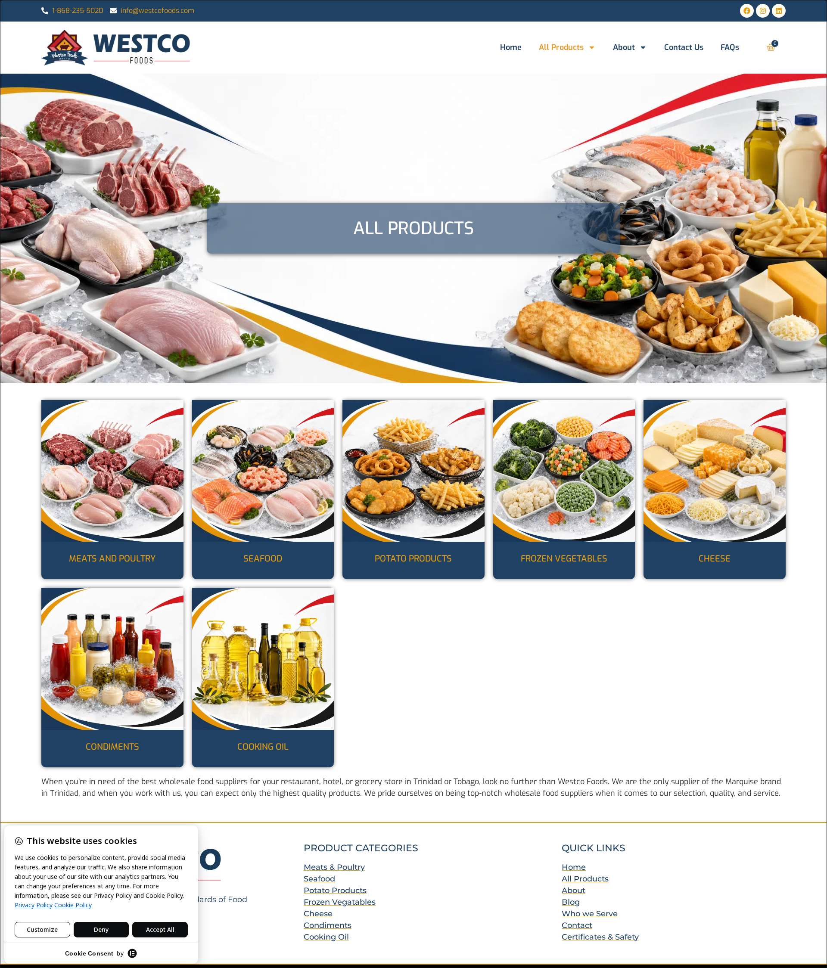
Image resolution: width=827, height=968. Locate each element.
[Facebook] (747, 11)
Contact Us (683, 47)
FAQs (730, 47)
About (624, 47)
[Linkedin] (779, 11)
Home (511, 47)
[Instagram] (763, 11)
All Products (561, 47)
